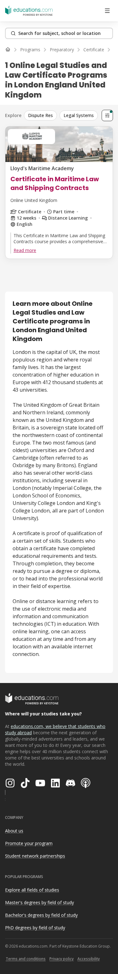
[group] (61, 115)
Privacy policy (61, 958)
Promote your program (29, 843)
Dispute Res (40, 115)
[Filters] (107, 115)
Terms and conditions (26, 958)
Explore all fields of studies (32, 890)
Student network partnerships (35, 856)
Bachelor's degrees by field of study (41, 915)
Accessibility (88, 958)
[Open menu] (107, 10)
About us (14, 831)
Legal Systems (79, 115)
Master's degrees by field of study (39, 902)
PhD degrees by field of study (35, 928)
